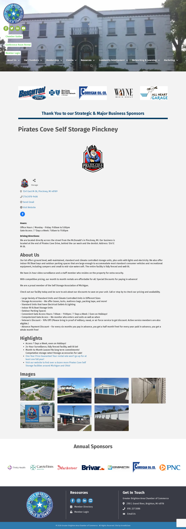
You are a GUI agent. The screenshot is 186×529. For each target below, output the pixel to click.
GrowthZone (125, 526)
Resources (86, 60)
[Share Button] (34, 180)
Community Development (112, 60)
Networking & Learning (144, 60)
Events (69, 60)
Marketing (169, 60)
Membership (52, 60)
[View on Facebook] (22, 215)
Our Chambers (31, 60)
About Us (11, 60)
